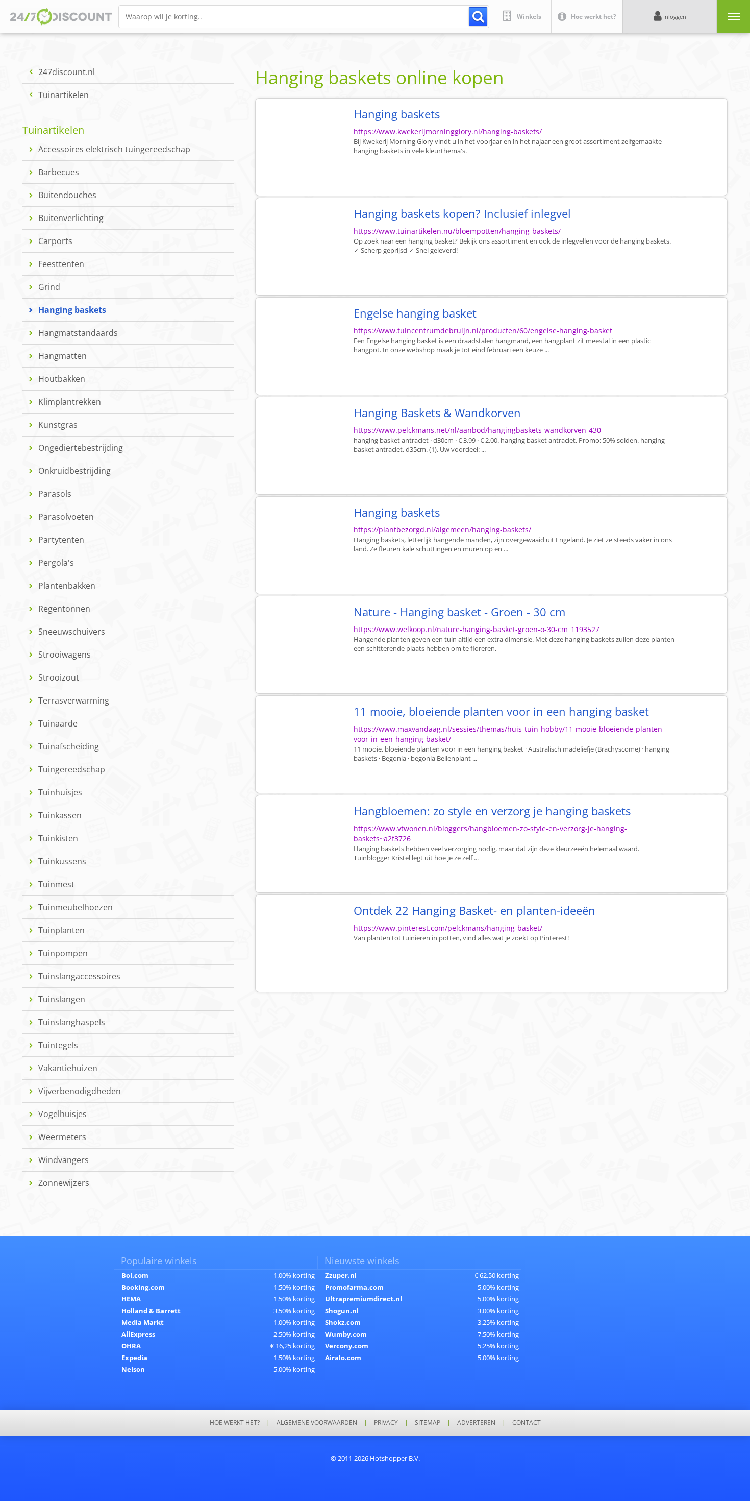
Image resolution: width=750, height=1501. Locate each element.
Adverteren (476, 1423)
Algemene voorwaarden (317, 1423)
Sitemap (427, 1423)
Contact (526, 1423)
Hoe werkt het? (235, 1423)
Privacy (386, 1423)
